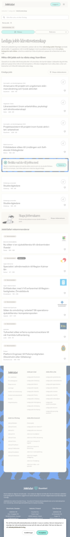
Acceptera (42, 533)
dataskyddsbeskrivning (17, 527)
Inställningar (28, 533)
